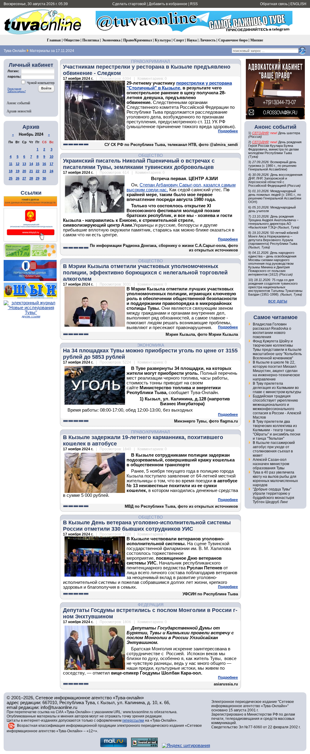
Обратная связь (274, 4)
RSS (194, 4)
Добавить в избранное (168, 4)
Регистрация (14, 88)
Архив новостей (19, 110)
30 (44, 178)
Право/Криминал (137, 40)
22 (37, 171)
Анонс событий (18, 102)
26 (17, 178)
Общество (72, 40)
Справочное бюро (233, 40)
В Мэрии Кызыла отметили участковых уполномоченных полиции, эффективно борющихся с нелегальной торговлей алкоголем (145, 272)
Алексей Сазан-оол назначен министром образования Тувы (271, 464)
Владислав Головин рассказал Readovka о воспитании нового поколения (272, 330)
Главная (54, 40)
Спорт (178, 40)
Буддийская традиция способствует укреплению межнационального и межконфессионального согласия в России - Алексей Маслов (277, 406)
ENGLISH (298, 4)
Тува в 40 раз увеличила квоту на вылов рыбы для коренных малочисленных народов (275, 478)
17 (51, 164)
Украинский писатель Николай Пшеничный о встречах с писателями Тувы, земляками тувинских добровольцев (139, 164)
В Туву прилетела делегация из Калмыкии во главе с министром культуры (277, 387)
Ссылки (31, 193)
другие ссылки (31, 316)
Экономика (111, 40)
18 (10, 171)
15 (37, 164)
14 (31, 164)
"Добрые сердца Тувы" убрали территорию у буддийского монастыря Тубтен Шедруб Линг (273, 495)
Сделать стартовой (129, 4)
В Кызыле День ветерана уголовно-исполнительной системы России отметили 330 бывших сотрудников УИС (147, 525)
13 (24, 164)
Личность (208, 40)
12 (17, 164)
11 (10, 164)
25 (10, 178)
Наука (192, 40)
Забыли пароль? (17, 91)
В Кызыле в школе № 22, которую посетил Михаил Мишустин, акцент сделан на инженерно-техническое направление (276, 370)
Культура (163, 40)
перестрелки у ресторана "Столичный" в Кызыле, (179, 85)
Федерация (150, 604)
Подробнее (228, 131)
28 (31, 178)
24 (51, 171)
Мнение (256, 40)
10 (51, 156)
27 (24, 178)
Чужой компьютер (40, 83)
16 (44, 164)
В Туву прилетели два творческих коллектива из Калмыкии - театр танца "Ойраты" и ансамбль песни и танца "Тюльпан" (276, 430)
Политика (90, 40)
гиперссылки (133, 720)
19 (17, 171)
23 (44, 171)
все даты (277, 301)
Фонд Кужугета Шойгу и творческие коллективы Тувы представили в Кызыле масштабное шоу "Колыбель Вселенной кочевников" (277, 349)
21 (31, 171)
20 (24, 171)
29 (37, 178)
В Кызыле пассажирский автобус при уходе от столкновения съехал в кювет (274, 449)
